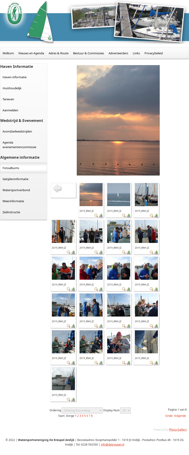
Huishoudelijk (12, 88)
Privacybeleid (154, 53)
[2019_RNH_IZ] (91, 205)
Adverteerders (118, 53)
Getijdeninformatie (15, 179)
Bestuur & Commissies (88, 53)
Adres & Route (58, 53)
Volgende (180, 416)
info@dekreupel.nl (112, 444)
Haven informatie (15, 77)
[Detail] (96, 216)
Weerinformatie (13, 201)
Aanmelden (10, 110)
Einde (169, 416)
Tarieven (8, 99)
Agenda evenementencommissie (19, 144)
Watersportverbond (16, 190)
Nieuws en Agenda (31, 53)
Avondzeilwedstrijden (17, 131)
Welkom (8, 53)
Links (136, 53)
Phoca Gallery (178, 430)
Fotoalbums (11, 168)
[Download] (101, 216)
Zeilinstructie (11, 212)
